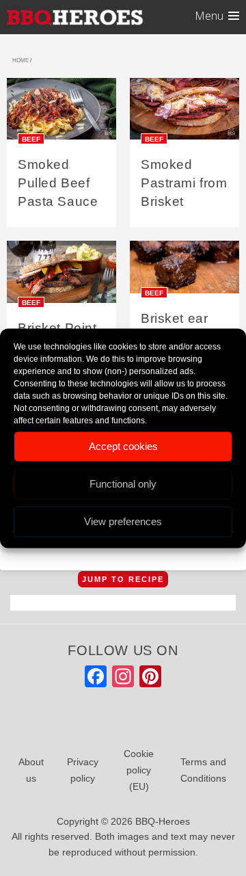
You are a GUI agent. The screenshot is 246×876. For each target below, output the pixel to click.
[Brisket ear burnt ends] (184, 272)
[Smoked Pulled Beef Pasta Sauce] (61, 113)
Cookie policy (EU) (139, 770)
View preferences (123, 521)
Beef (31, 139)
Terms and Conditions (203, 770)
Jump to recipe (123, 579)
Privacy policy (82, 770)
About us (31, 770)
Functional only (123, 484)
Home (20, 60)
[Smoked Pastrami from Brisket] (184, 113)
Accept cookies (123, 446)
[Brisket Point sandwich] (61, 276)
